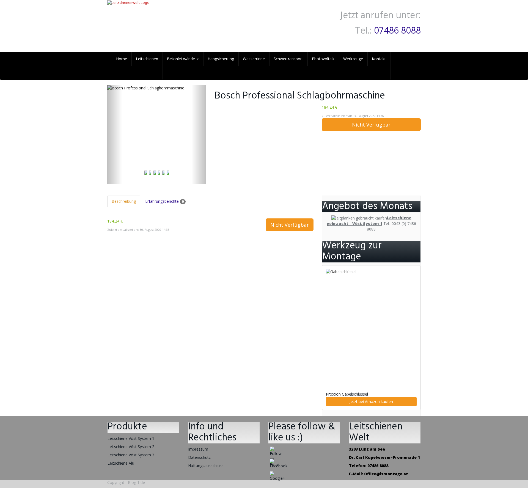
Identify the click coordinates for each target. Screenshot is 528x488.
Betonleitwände (181, 58)
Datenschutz (199, 457)
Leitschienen (147, 58)
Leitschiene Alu (121, 463)
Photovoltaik (323, 58)
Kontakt (379, 58)
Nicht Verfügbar (371, 124)
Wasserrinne (254, 58)
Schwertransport (288, 58)
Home (121, 58)
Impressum (198, 449)
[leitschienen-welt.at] (156, 16)
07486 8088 (397, 30)
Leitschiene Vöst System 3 (131, 454)
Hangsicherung (221, 58)
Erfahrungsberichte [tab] (164, 201)
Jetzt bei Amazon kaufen (371, 401)
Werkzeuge (353, 58)
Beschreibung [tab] (124, 201)
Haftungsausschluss (206, 465)
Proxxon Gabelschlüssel (347, 394)
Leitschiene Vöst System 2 (131, 446)
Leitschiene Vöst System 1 (131, 438)
